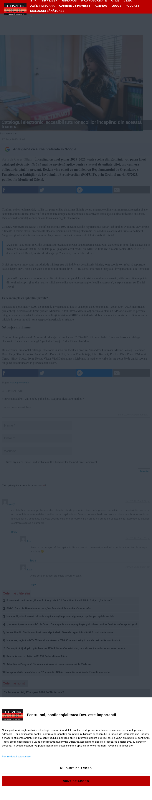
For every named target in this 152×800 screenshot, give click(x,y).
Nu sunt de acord (76, 768)
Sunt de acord (76, 781)
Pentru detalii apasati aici (16, 756)
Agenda (101, 5)
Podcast (132, 5)
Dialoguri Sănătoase (47, 10)
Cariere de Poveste (74, 5)
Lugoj (116, 5)
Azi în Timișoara (42, 5)
